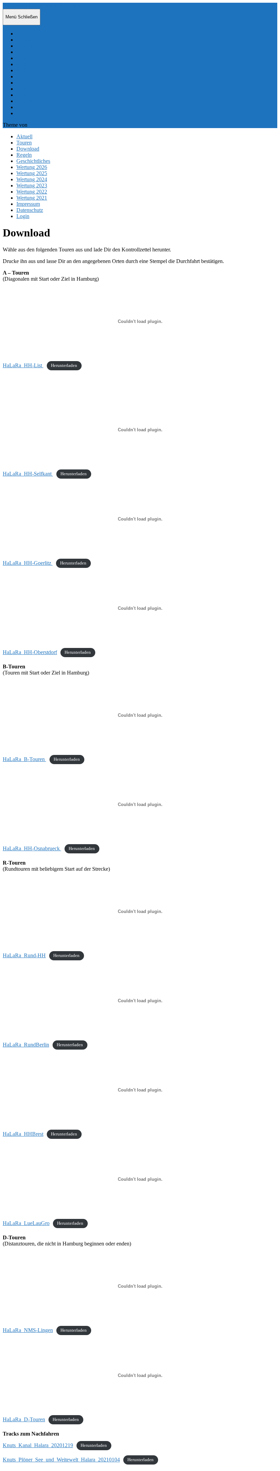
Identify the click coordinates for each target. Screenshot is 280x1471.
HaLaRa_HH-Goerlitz (28, 563)
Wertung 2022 (31, 89)
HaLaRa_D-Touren (24, 1419)
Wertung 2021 (31, 95)
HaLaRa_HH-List (23, 365)
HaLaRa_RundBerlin (26, 1045)
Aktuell (24, 33)
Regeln (24, 52)
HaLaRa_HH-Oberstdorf (30, 652)
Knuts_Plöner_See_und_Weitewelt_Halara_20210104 (61, 1459)
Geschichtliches (33, 58)
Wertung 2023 (31, 83)
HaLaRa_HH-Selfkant (28, 474)
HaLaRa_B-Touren (24, 759)
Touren (24, 40)
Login (22, 113)
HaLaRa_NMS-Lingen (28, 1330)
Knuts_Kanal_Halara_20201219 (38, 1445)
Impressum (28, 101)
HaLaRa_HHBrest (23, 1134)
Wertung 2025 (31, 70)
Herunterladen (64, 365)
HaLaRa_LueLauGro (26, 1223)
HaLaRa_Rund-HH (24, 955)
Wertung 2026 (31, 64)
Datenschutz (29, 107)
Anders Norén (43, 125)
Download (27, 46)
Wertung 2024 (31, 76)
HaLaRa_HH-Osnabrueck (32, 848)
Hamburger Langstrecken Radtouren (42, 6)
